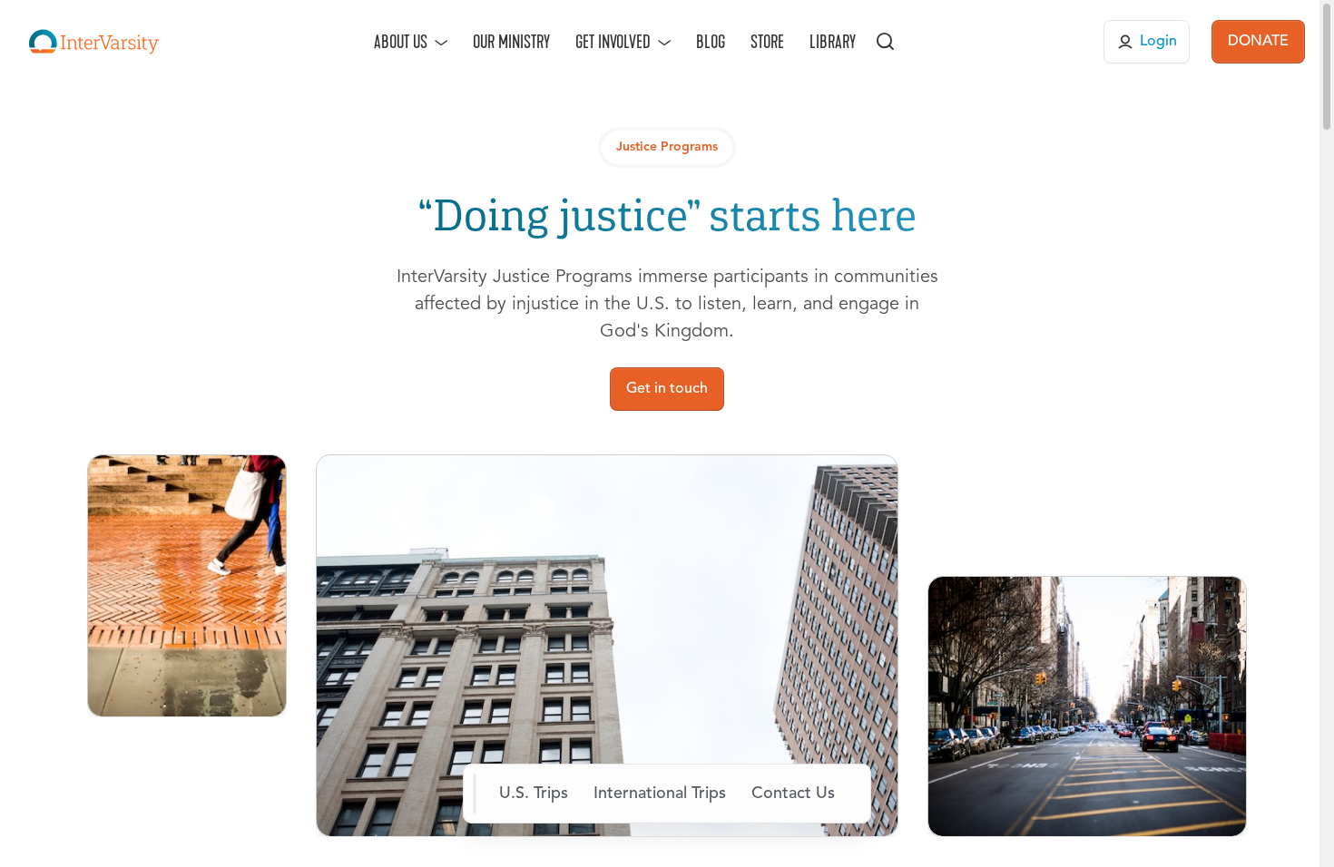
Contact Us (793, 793)
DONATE (1258, 41)
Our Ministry (511, 42)
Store (767, 42)
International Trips (659, 793)
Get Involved (613, 42)
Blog (710, 42)
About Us (400, 42)
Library (832, 42)
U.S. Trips (533, 793)
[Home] (94, 41)
